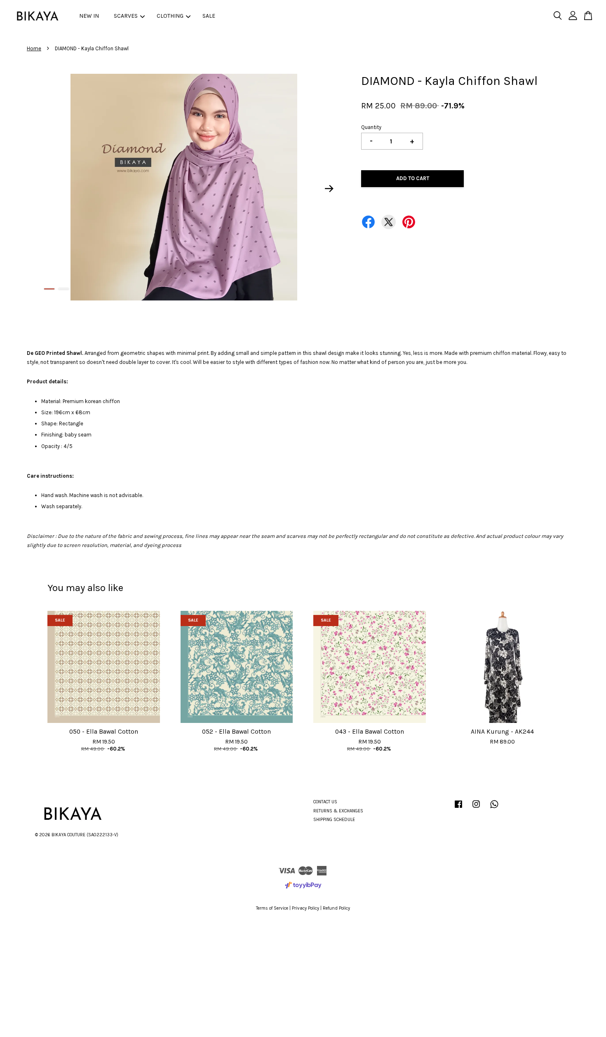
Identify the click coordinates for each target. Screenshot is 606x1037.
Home (34, 48)
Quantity (371, 127)
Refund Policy (336, 908)
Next (329, 188)
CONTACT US (325, 802)
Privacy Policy (305, 908)
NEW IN (89, 15)
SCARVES (126, 15)
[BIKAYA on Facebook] (458, 808)
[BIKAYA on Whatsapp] (494, 808)
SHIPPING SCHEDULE (334, 819)
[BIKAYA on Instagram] (476, 808)
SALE (208, 15)
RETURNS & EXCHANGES (338, 811)
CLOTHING (170, 15)
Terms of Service (272, 908)
